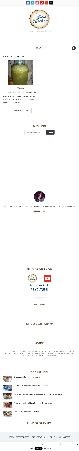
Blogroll (57, 437)
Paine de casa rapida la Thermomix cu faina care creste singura (38, 394)
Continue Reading (20, 110)
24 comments (30, 92)
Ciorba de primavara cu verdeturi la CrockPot (31, 386)
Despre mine (39, 211)
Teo (20, 92)
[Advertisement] (39, 39)
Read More (46, 448)
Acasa (11, 437)
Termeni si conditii (44, 437)
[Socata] (20, 72)
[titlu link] (39, 283)
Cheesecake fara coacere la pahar (27, 377)
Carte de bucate (22, 437)
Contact (66, 437)
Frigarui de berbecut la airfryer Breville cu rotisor (33, 403)
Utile (33, 437)
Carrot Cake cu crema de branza (26, 412)
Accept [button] (38, 448)
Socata (20, 88)
